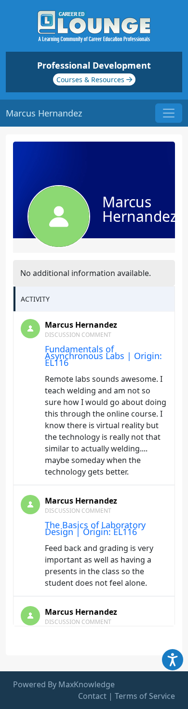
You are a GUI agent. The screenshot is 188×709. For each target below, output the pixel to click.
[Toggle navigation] (168, 113)
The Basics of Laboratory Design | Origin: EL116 (95, 528)
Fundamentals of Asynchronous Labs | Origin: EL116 (103, 355)
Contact (92, 696)
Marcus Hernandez (81, 324)
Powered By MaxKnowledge (64, 684)
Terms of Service (145, 696)
